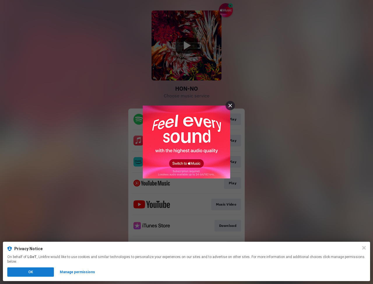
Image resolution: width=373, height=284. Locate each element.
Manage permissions (77, 272)
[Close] (364, 248)
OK (30, 272)
